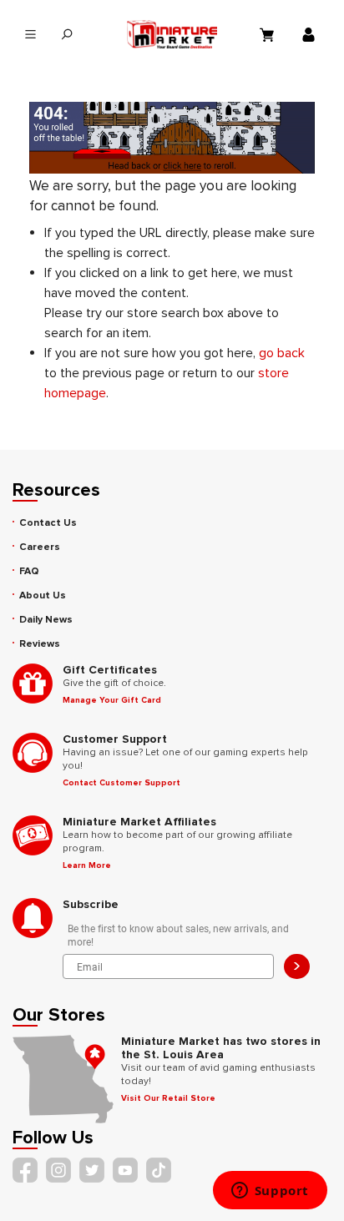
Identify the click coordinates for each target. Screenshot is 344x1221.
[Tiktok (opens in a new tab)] (158, 1170)
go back (282, 353)
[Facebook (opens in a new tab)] (25, 1170)
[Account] (310, 34)
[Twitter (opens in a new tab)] (91, 1170)
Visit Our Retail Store (168, 1098)
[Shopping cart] (269, 34)
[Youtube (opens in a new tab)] (125, 1170)
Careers (39, 547)
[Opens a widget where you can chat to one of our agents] (269, 1192)
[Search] (66, 34)
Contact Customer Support (121, 783)
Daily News (46, 619)
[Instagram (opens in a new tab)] (58, 1170)
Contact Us (48, 523)
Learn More (87, 865)
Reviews (39, 644)
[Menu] (30, 34)
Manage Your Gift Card (112, 700)
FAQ (29, 571)
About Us (42, 595)
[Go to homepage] (172, 34)
